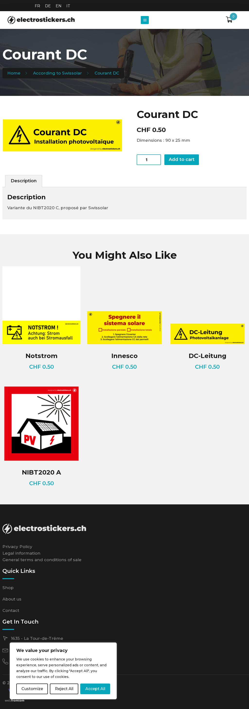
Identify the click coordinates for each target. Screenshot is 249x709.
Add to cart (182, 159)
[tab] (23, 181)
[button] (145, 20)
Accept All (95, 688)
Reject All (64, 688)
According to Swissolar (57, 73)
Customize (32, 688)
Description (24, 181)
